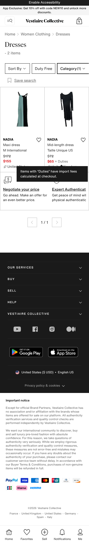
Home (10, 34)
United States (53, 513)
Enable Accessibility (44, 2)
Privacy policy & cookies (42, 385)
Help (12, 302)
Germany (70, 513)
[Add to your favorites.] (39, 140)
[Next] (56, 222)
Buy (11, 279)
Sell (12, 291)
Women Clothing (35, 34)
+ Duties (61, 161)
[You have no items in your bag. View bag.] (79, 20)
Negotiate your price (21, 189)
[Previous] (32, 222)
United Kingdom (31, 513)
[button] (79, 20)
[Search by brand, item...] (10, 20)
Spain (40, 517)
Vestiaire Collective (28, 314)
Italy (49, 517)
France (14, 513)
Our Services (21, 268)
